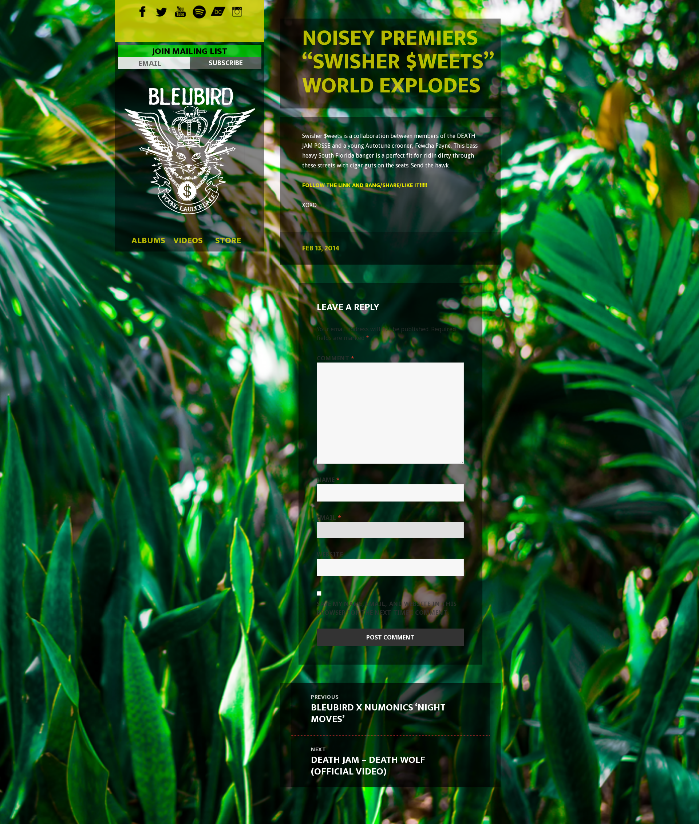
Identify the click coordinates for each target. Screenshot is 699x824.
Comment (336, 358)
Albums (148, 240)
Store (228, 240)
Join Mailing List (189, 51)
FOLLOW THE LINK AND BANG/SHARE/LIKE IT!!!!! (364, 185)
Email (329, 518)
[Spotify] (199, 11)
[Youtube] (180, 11)
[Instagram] (237, 11)
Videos (188, 240)
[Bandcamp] (218, 11)
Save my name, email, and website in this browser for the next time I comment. (387, 608)
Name (328, 480)
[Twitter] (161, 11)
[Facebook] (142, 11)
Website (330, 554)
